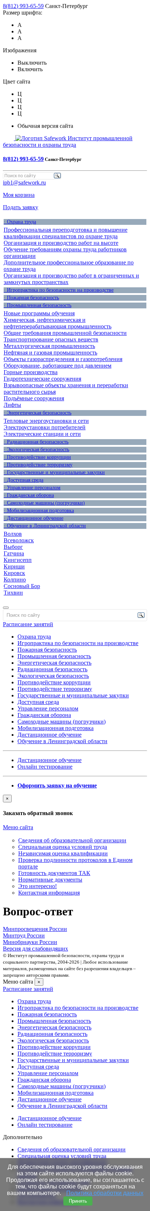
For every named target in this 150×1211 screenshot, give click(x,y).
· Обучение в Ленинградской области (45, 525)
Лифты (12, 405)
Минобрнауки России (30, 942)
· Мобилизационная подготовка (39, 510)
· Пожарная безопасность (31, 297)
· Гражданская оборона (29, 495)
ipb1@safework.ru (24, 182)
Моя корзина (19, 195)
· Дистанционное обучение (33, 518)
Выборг (13, 547)
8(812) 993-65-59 (23, 6)
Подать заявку (20, 207)
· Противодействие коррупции (37, 457)
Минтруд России (24, 935)
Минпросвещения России (35, 929)
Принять (78, 1201)
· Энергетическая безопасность (37, 413)
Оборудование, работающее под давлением (57, 366)
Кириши (14, 566)
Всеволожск (19, 540)
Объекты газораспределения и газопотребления (63, 359)
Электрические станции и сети (42, 434)
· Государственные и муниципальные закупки (54, 472)
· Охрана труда (20, 221)
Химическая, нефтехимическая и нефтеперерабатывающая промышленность (57, 323)
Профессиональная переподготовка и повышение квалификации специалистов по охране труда (65, 233)
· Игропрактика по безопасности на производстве (59, 290)
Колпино (15, 579)
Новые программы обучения (39, 313)
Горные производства (31, 372)
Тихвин (13, 593)
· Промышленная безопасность (37, 305)
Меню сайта (18, 827)
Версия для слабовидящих (35, 948)
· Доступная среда (23, 480)
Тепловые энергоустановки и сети (46, 421)
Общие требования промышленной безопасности (65, 333)
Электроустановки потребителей (45, 427)
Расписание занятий (28, 624)
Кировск (14, 573)
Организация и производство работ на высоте (61, 243)
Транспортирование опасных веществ (51, 339)
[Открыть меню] (6, 608)
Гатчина (14, 553)
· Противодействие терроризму (38, 464)
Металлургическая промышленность (49, 346)
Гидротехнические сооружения (42, 379)
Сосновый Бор (22, 586)
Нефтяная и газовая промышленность (50, 352)
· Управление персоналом (32, 487)
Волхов (13, 534)
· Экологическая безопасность (36, 449)
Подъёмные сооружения (34, 398)
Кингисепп (18, 560)
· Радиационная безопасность (36, 442)
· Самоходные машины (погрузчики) (44, 503)
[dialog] (75, 806)
